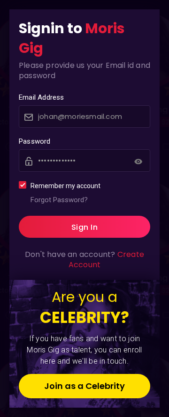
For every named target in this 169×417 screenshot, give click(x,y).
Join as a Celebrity (84, 386)
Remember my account (65, 186)
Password (35, 141)
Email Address (41, 97)
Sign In (84, 227)
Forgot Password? (59, 200)
